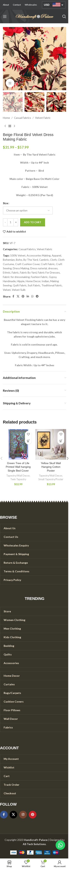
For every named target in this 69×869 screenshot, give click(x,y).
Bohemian (9, 259)
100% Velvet (17, 255)
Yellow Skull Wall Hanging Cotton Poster (51, 467)
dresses (53, 268)
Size (5, 203)
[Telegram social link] (37, 296)
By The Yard (30, 259)
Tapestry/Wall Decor (18, 475)
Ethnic (7, 272)
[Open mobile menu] (5, 16)
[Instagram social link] (23, 814)
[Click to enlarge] (10, 83)
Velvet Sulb (18, 289)
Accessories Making (39, 255)
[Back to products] (9, 126)
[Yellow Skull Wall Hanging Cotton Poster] (50, 444)
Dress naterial (38, 268)
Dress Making (21, 268)
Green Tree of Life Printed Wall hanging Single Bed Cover (18, 467)
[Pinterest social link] (23, 296)
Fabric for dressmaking (16, 276)
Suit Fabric (34, 285)
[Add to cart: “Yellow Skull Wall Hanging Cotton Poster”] (61, 441)
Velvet (7, 289)
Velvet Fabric (43, 117)
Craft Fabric (48, 264)
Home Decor (33, 281)
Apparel (56, 255)
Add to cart (32, 222)
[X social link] (18, 296)
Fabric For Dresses (49, 272)
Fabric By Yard (28, 272)
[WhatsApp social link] (32, 296)
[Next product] (14, 126)
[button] (7, 58)
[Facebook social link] (13, 296)
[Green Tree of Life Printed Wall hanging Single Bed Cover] (18, 444)
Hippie (21, 281)
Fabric (15, 272)
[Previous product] (5, 126)
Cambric (44, 259)
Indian (45, 281)
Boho (19, 259)
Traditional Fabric (51, 285)
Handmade (9, 281)
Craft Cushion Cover (27, 264)
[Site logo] (34, 16)
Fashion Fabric (39, 276)
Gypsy (52, 276)
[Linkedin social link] (27, 296)
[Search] (64, 16)
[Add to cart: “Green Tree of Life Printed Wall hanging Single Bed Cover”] (28, 441)
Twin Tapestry (18, 479)
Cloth (53, 259)
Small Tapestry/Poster (50, 479)
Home (6, 117)
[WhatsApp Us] (60, 845)
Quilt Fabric (20, 285)
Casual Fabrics (22, 117)
